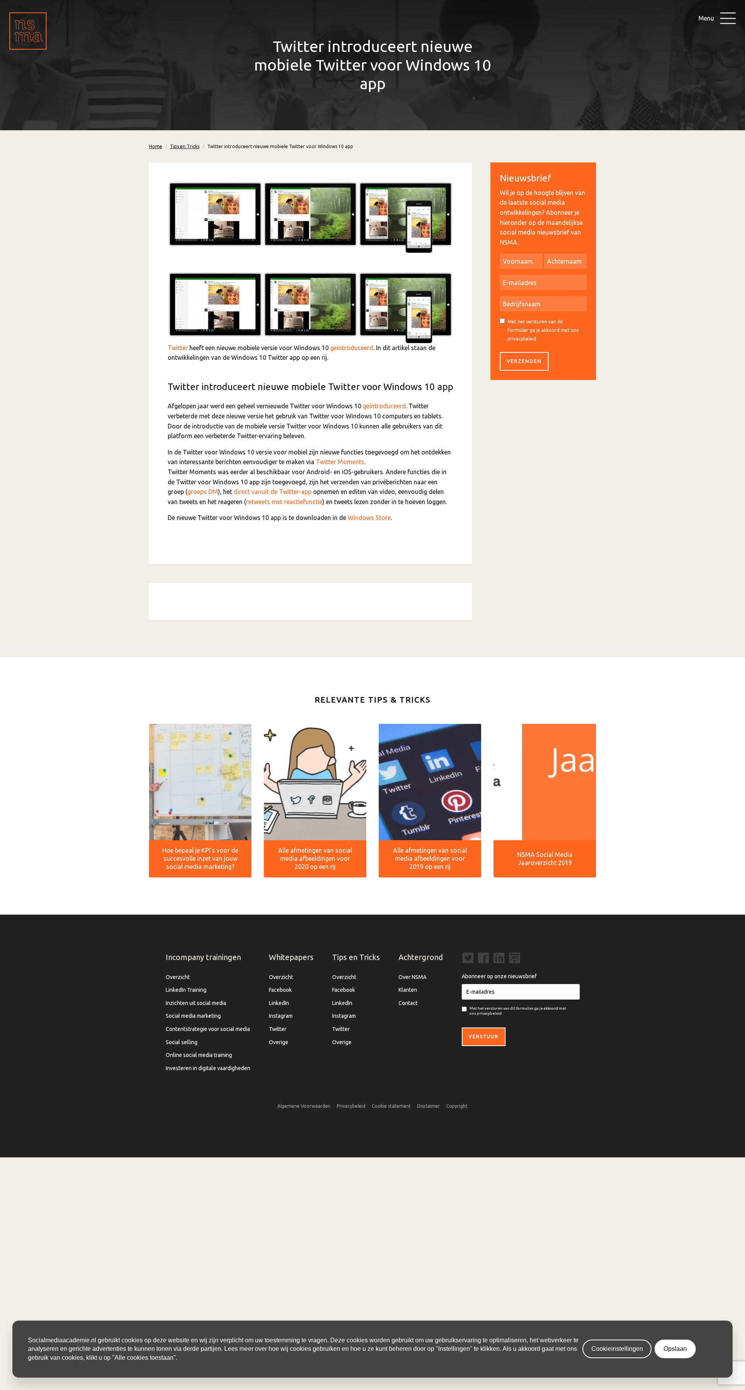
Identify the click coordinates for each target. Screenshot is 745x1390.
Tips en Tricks (184, 146)
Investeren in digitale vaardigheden (208, 1068)
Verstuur (484, 1036)
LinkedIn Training (186, 990)
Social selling (182, 1042)
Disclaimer (428, 1106)
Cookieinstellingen (617, 1348)
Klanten (407, 990)
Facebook (280, 990)
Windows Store (369, 517)
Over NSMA (412, 977)
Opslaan (675, 1348)
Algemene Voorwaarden (304, 1106)
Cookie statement (391, 1106)
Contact (408, 1003)
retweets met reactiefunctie (284, 501)
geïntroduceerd (351, 347)
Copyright (457, 1106)
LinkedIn (279, 1003)
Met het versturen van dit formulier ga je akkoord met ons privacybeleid (543, 330)
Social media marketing (193, 1016)
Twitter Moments (340, 461)
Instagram (281, 1016)
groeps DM (202, 491)
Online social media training (199, 1055)
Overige (278, 1042)
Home (155, 146)
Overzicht (178, 977)
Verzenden (524, 361)
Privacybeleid (351, 1106)
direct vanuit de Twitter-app (273, 491)
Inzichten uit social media (196, 1003)
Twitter (178, 347)
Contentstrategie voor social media (208, 1029)
